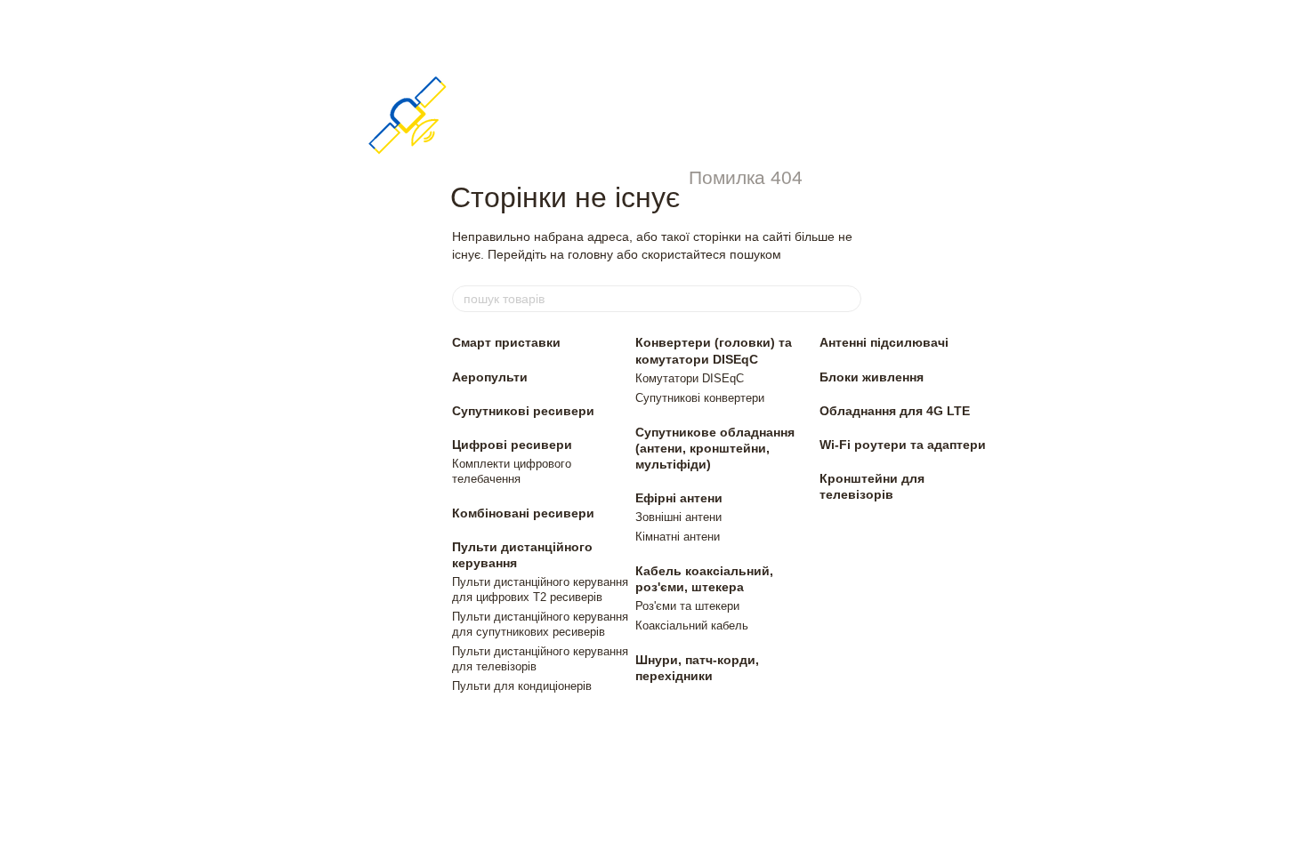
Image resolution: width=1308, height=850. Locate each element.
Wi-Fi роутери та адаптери (903, 444)
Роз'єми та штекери (687, 606)
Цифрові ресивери (512, 444)
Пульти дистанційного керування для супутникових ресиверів (540, 624)
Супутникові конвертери (699, 398)
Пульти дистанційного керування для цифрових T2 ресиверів (540, 589)
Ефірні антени (679, 498)
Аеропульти (490, 377)
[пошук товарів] (847, 298)
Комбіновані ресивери (523, 513)
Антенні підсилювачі (884, 342)
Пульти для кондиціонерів (522, 686)
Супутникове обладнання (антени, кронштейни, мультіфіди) (715, 448)
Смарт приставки (506, 342)
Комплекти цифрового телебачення (511, 471)
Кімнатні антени (677, 536)
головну (590, 254)
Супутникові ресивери (523, 411)
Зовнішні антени (678, 517)
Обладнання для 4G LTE (895, 411)
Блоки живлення (872, 377)
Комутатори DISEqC (689, 378)
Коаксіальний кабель (691, 625)
